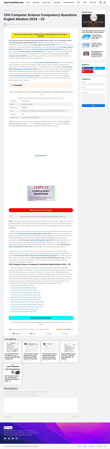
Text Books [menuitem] (57, 2)
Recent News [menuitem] (47, 2)
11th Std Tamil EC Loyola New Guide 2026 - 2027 (96, 36)
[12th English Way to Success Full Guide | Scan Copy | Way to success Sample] (93, 20)
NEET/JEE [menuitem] (93, 2)
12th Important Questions (42, 329)
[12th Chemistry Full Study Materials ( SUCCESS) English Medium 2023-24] (86, 53)
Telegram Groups (21, 274)
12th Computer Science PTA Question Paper (25, 76)
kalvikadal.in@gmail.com (51, 34)
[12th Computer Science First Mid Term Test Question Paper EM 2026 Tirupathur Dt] (12, 347)
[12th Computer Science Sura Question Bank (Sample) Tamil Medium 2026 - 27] (12, 369)
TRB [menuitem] (78, 2)
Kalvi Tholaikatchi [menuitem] (68, 2)
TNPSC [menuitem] (85, 2)
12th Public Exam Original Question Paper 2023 (25, 299)
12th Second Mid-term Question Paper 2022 (24, 309)
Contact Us (92, 446)
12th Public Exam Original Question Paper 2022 (26, 297)
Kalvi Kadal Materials (14, 2)
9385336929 (41, 36)
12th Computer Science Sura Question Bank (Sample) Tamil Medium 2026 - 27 (12, 378)
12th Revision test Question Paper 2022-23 (24, 290)
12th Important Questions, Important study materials (27, 302)
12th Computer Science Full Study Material (47, 49)
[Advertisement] (41, 143)
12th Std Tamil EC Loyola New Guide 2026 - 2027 (96, 45)
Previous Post (8, 416)
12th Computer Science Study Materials (17, 10)
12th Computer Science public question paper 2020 (34, 233)
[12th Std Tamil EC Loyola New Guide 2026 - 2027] (86, 45)
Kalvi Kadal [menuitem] (36, 2)
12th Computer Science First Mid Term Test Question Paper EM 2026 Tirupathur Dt (12, 356)
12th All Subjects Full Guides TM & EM (22, 285)
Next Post (74, 416)
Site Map (99, 446)
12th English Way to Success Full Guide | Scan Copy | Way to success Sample (93, 31)
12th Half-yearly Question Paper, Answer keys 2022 (27, 304)
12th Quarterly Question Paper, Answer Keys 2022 (26, 306)
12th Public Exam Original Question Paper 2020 (26, 292)
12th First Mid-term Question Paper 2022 (23, 311)
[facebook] (5, 438)
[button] (100, 2)
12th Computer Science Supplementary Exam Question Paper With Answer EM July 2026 (49, 356)
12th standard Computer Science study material (38, 268)
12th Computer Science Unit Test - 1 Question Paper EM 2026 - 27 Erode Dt (68, 356)
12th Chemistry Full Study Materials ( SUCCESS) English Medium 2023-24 (97, 54)
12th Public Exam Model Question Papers (24, 288)
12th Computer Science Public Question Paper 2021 (36, 240)
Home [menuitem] (28, 2)
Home (5, 10)
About (85, 446)
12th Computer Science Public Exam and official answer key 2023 (36, 255)
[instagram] (16, 438)
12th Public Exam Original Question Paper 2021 (25, 295)
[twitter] (8, 438)
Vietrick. (36, 446)
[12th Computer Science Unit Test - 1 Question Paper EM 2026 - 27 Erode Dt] (69, 347)
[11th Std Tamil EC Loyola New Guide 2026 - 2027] (86, 36)
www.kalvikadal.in (48, 322)
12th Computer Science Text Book (44, 45)
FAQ (105, 446)
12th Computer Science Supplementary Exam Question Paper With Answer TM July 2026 (31, 356)
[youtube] (12, 438)
